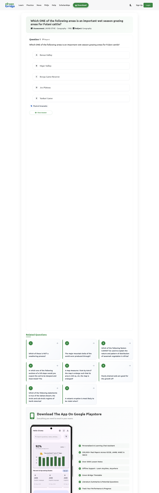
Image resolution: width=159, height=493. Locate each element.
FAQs (46, 5)
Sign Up (139, 5)
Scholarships (64, 5)
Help (54, 5)
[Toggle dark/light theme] (130, 5)
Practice (30, 5)
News (39, 5)
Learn (21, 5)
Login (148, 5)
